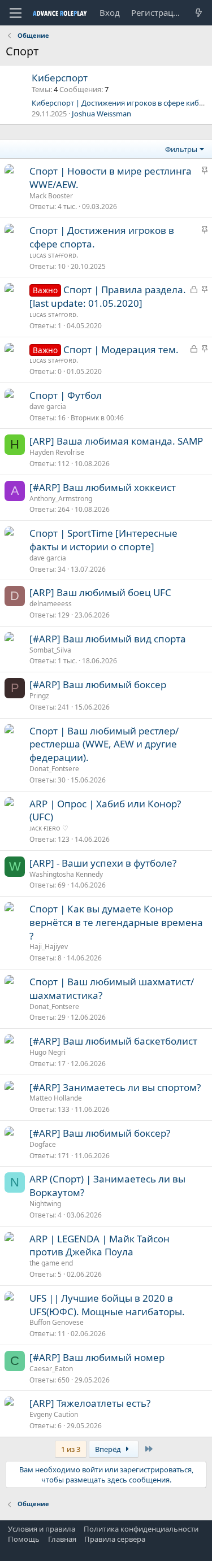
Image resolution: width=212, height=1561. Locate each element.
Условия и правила (41, 1529)
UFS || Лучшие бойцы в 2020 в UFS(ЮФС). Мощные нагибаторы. (107, 1305)
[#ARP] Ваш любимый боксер (97, 684)
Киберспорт (60, 77)
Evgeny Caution (53, 1414)
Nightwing (45, 1203)
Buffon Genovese (56, 1322)
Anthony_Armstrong (60, 498)
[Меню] (15, 13)
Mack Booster (51, 196)
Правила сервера (114, 1539)
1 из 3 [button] (70, 1449)
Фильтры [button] (181, 149)
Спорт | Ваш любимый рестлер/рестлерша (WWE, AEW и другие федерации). (104, 744)
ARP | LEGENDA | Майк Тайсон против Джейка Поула (99, 1245)
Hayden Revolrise (56, 452)
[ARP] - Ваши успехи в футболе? (102, 862)
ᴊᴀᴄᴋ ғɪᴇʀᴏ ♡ (48, 828)
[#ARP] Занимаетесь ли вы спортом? (115, 1087)
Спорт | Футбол (65, 395)
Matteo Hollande (55, 1098)
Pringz (39, 696)
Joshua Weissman (101, 113)
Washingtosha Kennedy (66, 874)
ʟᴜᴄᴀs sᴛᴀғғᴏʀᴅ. (53, 255)
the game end (51, 1263)
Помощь (24, 1539)
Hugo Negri (47, 1052)
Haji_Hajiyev (48, 946)
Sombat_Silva (50, 650)
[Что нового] (199, 12)
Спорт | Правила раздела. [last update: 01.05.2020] (107, 296)
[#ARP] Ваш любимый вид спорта (107, 638)
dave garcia (47, 406)
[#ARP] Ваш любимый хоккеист (102, 487)
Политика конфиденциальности (141, 1529)
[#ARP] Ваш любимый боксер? (99, 1133)
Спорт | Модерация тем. (121, 349)
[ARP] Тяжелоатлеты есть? (89, 1403)
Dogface (42, 1144)
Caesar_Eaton (51, 1368)
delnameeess (50, 603)
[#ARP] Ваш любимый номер (97, 1357)
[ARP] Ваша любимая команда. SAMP (116, 440)
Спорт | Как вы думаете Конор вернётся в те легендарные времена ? (116, 922)
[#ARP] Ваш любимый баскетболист (113, 1040)
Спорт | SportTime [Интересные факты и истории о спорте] (103, 540)
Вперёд (109, 1449)
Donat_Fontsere (54, 768)
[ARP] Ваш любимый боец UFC (100, 592)
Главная (62, 1539)
